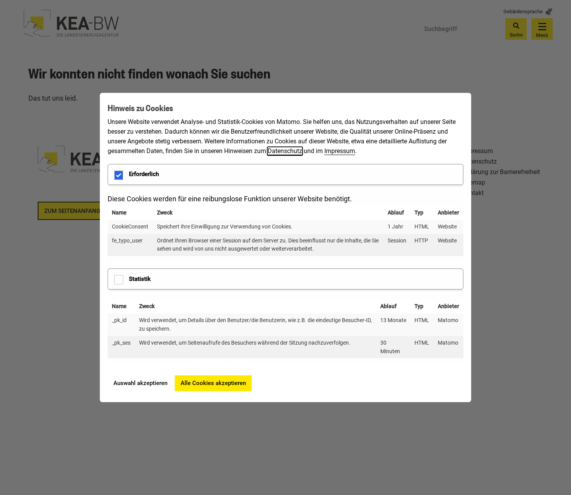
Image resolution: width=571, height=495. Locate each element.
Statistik (140, 278)
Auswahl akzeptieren (140, 383)
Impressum (339, 151)
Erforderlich (144, 174)
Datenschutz (285, 151)
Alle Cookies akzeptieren (213, 383)
